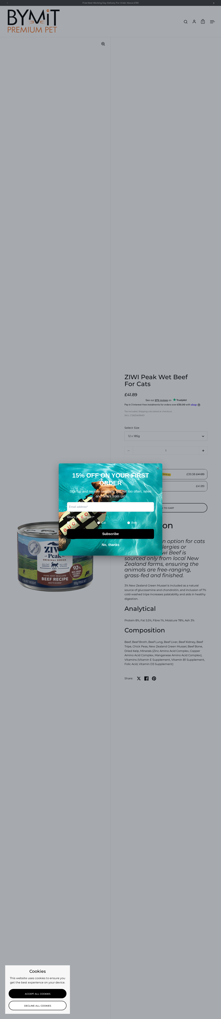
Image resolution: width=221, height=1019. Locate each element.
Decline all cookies (37, 1005)
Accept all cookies (37, 993)
